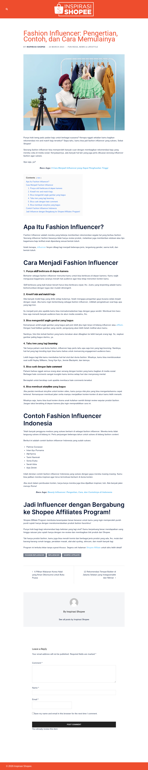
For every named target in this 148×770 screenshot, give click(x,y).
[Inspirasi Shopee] (74, 9)
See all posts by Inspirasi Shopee (74, 619)
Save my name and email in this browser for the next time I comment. (65, 713)
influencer (41, 247)
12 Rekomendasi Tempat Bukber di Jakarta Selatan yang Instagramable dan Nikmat (99, 574)
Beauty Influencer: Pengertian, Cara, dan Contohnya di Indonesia (80, 492)
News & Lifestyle (88, 47)
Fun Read (73, 47)
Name (35, 688)
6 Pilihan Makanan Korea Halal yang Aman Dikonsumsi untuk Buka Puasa (48, 574)
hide (38, 178)
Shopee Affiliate (93, 547)
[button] (7, 9)
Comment (37, 663)
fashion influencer (34, 555)
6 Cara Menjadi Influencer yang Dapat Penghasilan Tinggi (79, 168)
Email (35, 699)
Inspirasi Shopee (36, 47)
